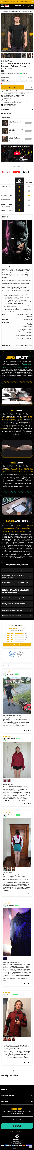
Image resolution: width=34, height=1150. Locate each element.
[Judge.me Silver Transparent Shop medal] (20, 654)
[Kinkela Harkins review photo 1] (17, 760)
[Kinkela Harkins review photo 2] (5, 780)
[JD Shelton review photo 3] (9, 1039)
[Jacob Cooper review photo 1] (17, 932)
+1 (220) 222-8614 (17, 1143)
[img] (6, 672)
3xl (31, 80)
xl (21, 80)
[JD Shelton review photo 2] (5, 1039)
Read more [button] (6, 890)
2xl (26, 80)
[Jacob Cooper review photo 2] (5, 959)
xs (3, 80)
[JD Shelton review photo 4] (13, 1039)
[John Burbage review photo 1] (17, 695)
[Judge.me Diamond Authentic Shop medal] (12, 654)
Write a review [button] (17, 645)
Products (6, 11)
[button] (4, 68)
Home (2, 11)
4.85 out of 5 (21, 628)
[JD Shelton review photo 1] (17, 1017)
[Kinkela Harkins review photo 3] (9, 780)
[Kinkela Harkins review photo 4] (13, 869)
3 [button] (18, 1071)
